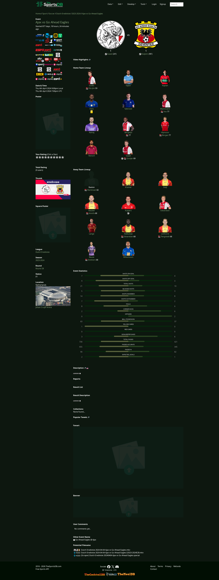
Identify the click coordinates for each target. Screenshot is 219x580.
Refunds (177, 566)
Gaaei (109, 54)
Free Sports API (42, 569)
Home (38, 13)
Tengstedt (165, 236)
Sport (44, 13)
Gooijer (130, 158)
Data (110, 4)
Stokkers (92, 260)
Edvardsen (128, 236)
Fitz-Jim (92, 88)
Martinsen (91, 190)
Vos (165, 111)
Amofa (92, 213)
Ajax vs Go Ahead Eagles (92, 13)
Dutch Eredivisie (63, 13)
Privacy (168, 566)
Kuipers (145, 54)
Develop (130, 4)
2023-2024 (76, 13)
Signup (163, 4)
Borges (165, 135)
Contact (153, 569)
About (152, 566)
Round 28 (40, 268)
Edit (119, 4)
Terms (160, 566)
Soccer (52, 13)
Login (154, 4)
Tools (143, 4)
